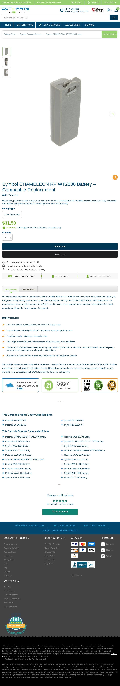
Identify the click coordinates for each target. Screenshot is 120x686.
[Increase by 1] (11, 235)
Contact (78, 2)
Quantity (6, 232)
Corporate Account (10, 544)
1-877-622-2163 (71, 9)
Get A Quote (109, 34)
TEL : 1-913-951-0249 (64, 525)
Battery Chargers (49, 25)
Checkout (95, 2)
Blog (5, 568)
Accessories (72, 25)
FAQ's (6, 564)
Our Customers (9, 591)
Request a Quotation (11, 548)
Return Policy (50, 556)
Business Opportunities (12, 599)
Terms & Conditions (11, 595)
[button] (112, 112)
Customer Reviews (10, 607)
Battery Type (8, 208)
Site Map (7, 572)
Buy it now (60, 254)
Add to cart (60, 246)
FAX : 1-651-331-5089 (94, 525)
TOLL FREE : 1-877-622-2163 (30, 525)
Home (8, 25)
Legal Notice (49, 564)
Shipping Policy (50, 552)
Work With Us (9, 603)
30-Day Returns (9, 560)
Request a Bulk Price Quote (24, 276)
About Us (7, 587)
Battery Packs (25, 25)
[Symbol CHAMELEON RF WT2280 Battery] (113, 178)
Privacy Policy (50, 560)
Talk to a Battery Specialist (100, 276)
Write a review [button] (60, 511)
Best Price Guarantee (52, 544)
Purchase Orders (61, 276)
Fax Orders (8, 556)
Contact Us (8, 576)
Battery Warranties (51, 548)
